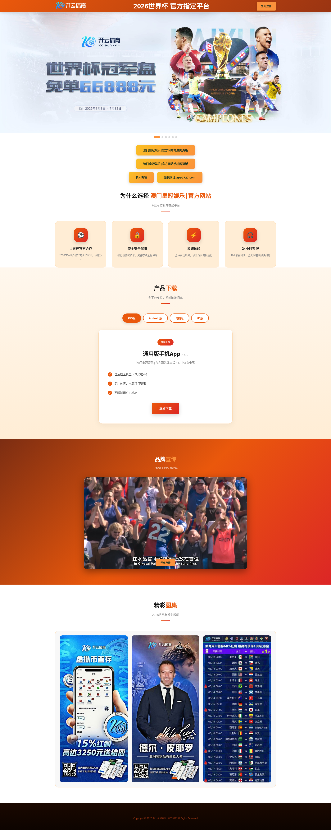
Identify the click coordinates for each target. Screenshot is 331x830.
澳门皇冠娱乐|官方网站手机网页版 (165, 164)
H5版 (200, 318)
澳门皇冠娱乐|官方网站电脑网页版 (165, 150)
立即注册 (266, 6)
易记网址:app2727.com (180, 177)
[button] (141, 778)
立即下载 (165, 408)
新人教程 (141, 177)
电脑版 (179, 318)
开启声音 (165, 562)
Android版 (155, 318)
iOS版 (131, 318)
